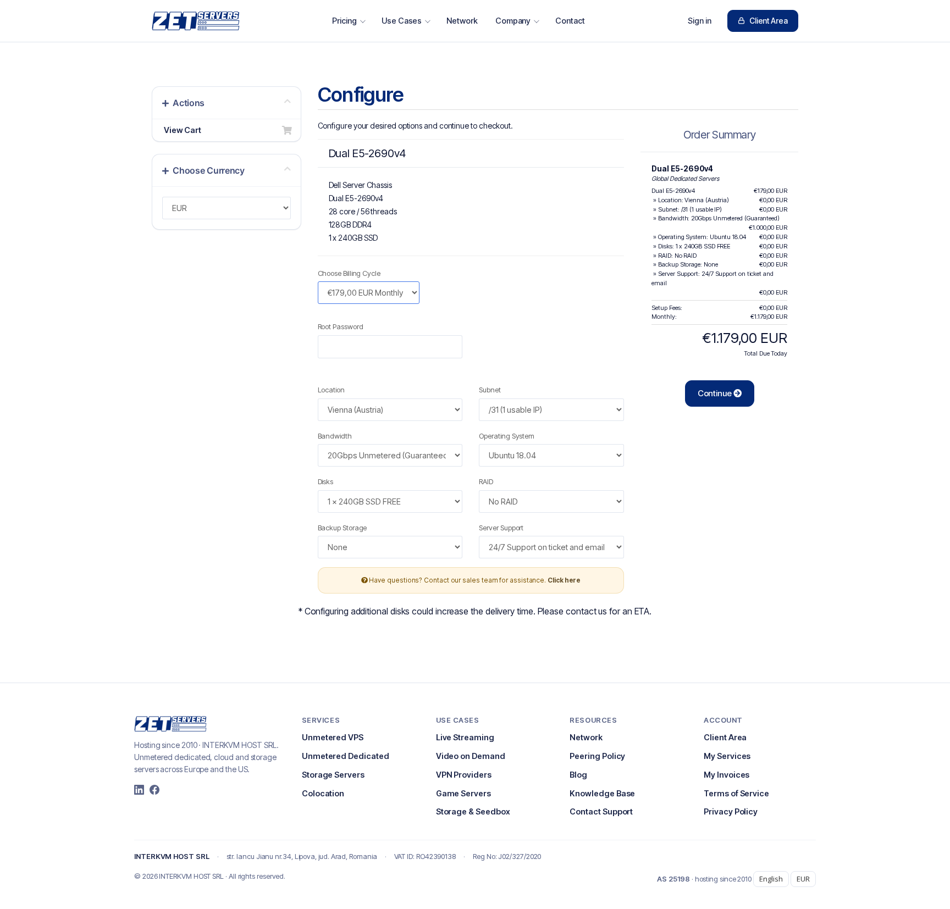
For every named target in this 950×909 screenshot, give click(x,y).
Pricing (344, 20)
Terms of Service (736, 793)
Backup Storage (342, 527)
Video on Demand (470, 756)
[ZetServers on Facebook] (154, 790)
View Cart (181, 130)
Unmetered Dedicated (345, 756)
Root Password (340, 326)
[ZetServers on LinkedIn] (139, 790)
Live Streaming (465, 737)
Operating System (506, 435)
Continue (715, 393)
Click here (564, 580)
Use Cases (402, 20)
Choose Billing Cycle (349, 273)
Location (331, 389)
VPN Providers (463, 774)
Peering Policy (597, 756)
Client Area (768, 20)
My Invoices (726, 774)
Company (513, 20)
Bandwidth (335, 435)
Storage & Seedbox (473, 811)
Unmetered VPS (332, 737)
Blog (578, 774)
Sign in (699, 20)
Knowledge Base (602, 793)
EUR (803, 879)
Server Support (501, 527)
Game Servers (463, 793)
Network (462, 20)
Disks (326, 481)
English (771, 879)
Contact (570, 20)
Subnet (490, 389)
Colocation (323, 793)
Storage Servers (333, 774)
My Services (727, 756)
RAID (486, 481)
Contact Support (601, 811)
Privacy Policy (731, 811)
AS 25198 (673, 878)
